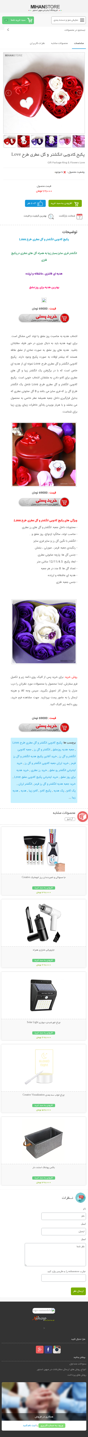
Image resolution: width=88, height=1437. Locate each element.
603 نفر (31, 203)
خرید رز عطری (39, 770)
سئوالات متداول (77, 1364)
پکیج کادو (45, 790)
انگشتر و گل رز (42, 749)
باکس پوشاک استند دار (43, 1167)
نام (84, 1208)
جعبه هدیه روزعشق (63, 749)
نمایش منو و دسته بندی (66, 20)
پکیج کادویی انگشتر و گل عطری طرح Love (37, 742)
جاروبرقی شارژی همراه (43, 950)
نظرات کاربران (37, 43)
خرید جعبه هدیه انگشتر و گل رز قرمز (55, 784)
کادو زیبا (33, 790)
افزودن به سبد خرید (61, 203)
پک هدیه (59, 790)
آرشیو (70, 819)
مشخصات (79, 43)
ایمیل (83, 1223)
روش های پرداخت (76, 1375)
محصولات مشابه (59, 43)
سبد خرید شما (18, 20)
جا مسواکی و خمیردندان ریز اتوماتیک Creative (44, 877)
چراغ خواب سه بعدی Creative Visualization (44, 1095)
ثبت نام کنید (29, 1425)
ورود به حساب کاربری (52, 1425)
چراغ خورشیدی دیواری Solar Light (43, 1022)
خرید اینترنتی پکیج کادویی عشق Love (36, 777)
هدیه (23, 790)
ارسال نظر (78, 1291)
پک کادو (71, 790)
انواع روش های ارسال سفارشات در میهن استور (61, 1369)
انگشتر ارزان (25, 784)
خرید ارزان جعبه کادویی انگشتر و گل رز (47, 763)
